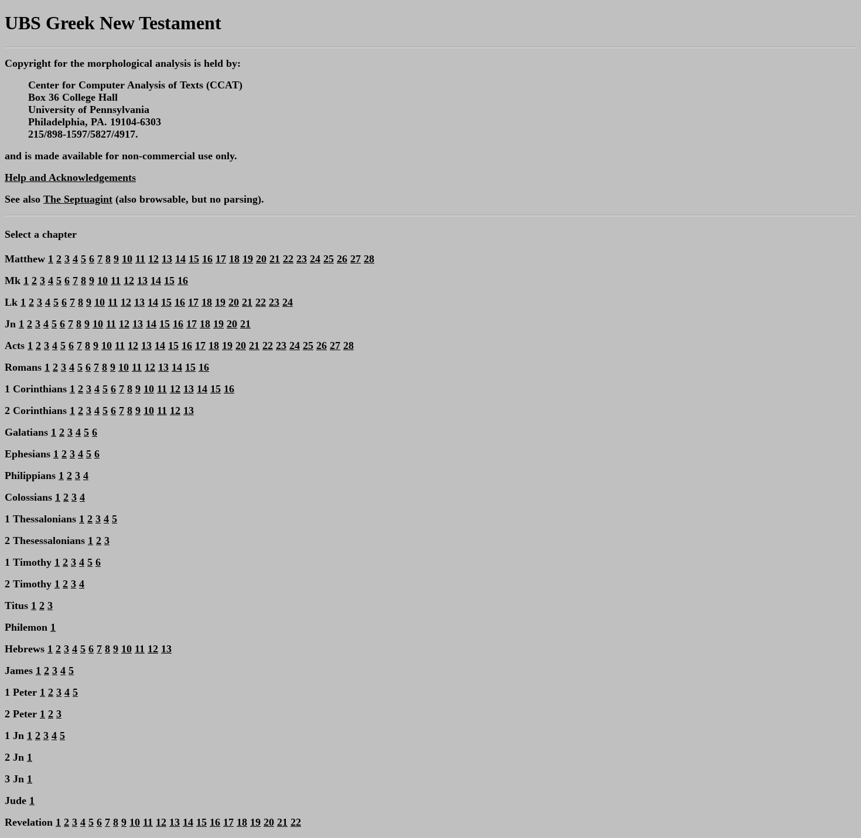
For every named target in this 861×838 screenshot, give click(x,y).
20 (261, 259)
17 (221, 259)
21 (274, 259)
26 (342, 259)
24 (315, 259)
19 (247, 259)
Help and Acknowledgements (70, 177)
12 (153, 259)
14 (180, 259)
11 (140, 259)
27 (355, 259)
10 (127, 259)
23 (301, 259)
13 (167, 259)
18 (234, 259)
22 (288, 259)
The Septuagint (77, 199)
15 (194, 259)
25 (328, 259)
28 (369, 259)
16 (207, 259)
